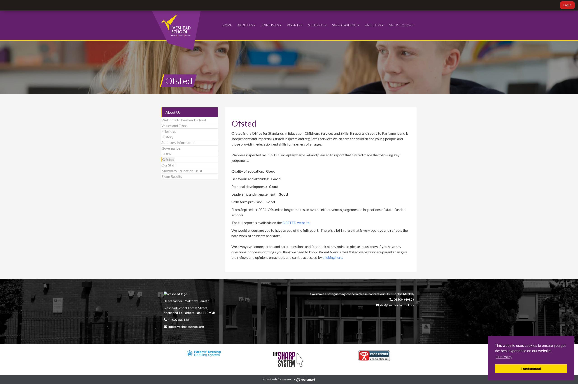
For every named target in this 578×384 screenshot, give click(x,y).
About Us (172, 112)
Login (567, 5)
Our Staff (168, 165)
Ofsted (168, 159)
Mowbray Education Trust (181, 171)
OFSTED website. (296, 222)
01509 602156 (178, 320)
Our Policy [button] (504, 357)
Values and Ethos (174, 125)
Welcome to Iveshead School (183, 120)
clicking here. (333, 257)
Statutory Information (178, 142)
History (167, 137)
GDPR (166, 154)
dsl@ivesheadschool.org (397, 305)
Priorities (168, 131)
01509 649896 (403, 299)
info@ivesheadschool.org (186, 326)
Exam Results (171, 176)
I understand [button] (531, 368)
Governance (170, 148)
